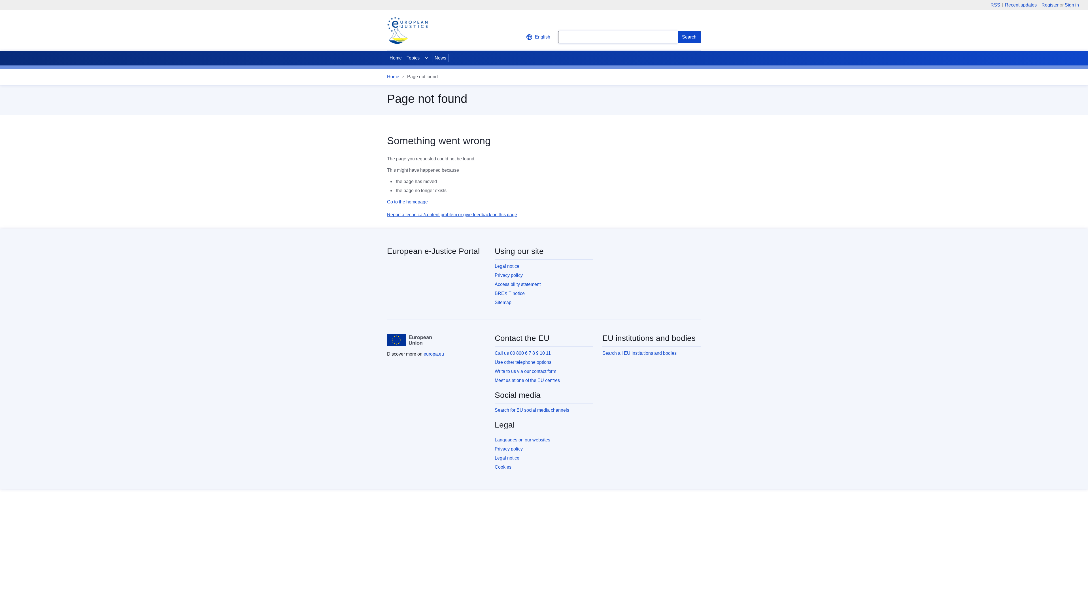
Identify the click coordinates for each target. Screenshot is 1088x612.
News (440, 58)
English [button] (542, 37)
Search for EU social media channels (532, 410)
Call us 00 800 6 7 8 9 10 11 (523, 353)
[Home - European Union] (409, 340)
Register (1050, 5)
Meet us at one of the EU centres (527, 380)
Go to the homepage (407, 201)
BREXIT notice (510, 293)
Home (396, 58)
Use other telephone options (523, 362)
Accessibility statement (518, 284)
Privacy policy (509, 275)
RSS (995, 5)
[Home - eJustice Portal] (407, 30)
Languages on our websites (522, 439)
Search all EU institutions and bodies (639, 353)
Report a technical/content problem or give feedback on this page (452, 214)
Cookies (503, 467)
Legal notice (507, 266)
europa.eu (434, 354)
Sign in (1072, 5)
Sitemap (503, 302)
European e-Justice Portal (433, 251)
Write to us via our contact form (525, 371)
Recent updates (1021, 5)
